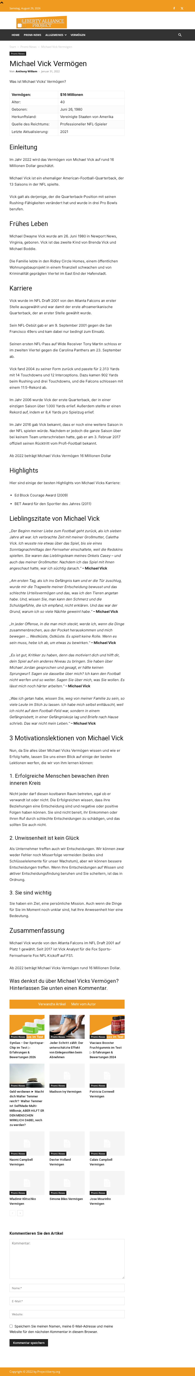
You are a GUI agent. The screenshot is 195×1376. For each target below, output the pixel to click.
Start (13, 47)
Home (16, 35)
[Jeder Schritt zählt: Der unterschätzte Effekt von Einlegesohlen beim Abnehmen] (66, 1027)
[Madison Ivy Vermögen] (66, 1076)
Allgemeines (54, 35)
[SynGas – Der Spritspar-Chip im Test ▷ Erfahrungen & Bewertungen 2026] (27, 1027)
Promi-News (32, 35)
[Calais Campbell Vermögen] (107, 1143)
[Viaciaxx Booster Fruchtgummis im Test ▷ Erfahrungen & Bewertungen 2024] (107, 1027)
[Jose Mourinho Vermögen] (107, 1183)
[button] (179, 35)
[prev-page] (12, 1213)
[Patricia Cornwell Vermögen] (107, 1076)
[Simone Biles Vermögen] (66, 1183)
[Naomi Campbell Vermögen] (27, 1143)
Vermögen (78, 35)
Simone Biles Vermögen (66, 1199)
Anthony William (26, 71)
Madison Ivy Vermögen (65, 1091)
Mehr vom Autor (83, 1004)
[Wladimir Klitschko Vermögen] (27, 1183)
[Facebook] (174, 8)
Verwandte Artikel (52, 1004)
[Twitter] (181, 8)
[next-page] (20, 1213)
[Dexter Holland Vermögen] (66, 1143)
